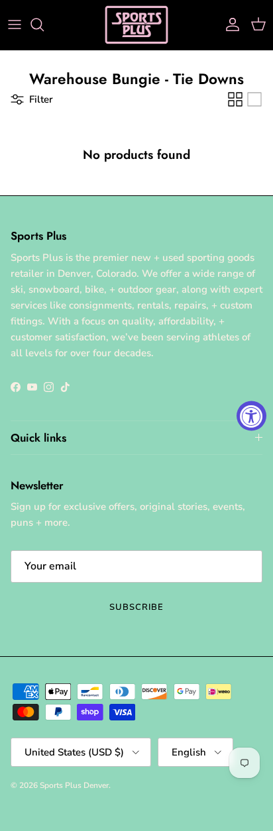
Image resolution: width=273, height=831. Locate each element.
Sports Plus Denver (74, 785)
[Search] (43, 24)
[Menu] (14, 24)
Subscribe (136, 607)
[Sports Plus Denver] (136, 25)
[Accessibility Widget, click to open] (251, 415)
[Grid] (235, 99)
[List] (254, 99)
